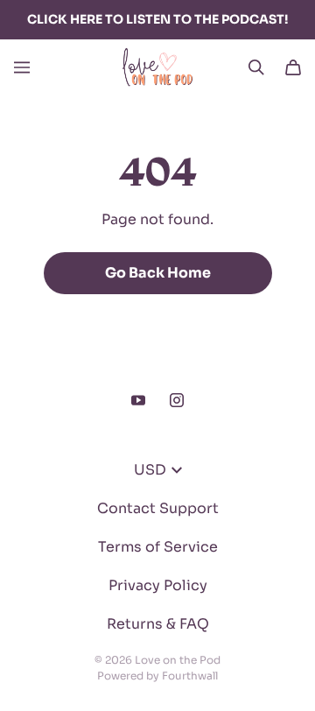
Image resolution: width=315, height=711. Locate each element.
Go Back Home (158, 273)
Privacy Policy (157, 585)
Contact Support (158, 508)
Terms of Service (158, 547)
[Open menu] (22, 67)
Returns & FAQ (158, 624)
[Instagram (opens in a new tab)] (177, 400)
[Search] (256, 67)
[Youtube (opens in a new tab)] (138, 400)
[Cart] (293, 67)
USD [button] (150, 470)
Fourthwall (190, 675)
